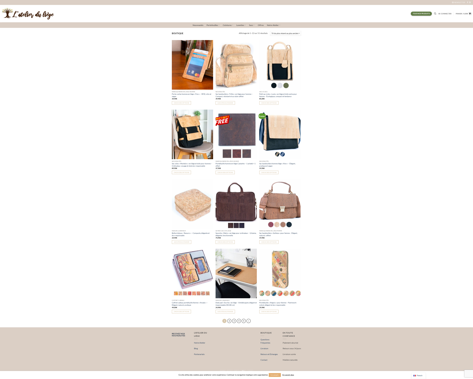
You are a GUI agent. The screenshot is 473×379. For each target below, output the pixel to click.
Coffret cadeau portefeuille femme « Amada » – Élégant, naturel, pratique (190, 304)
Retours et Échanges (269, 354)
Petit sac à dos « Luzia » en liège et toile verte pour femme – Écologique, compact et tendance (278, 95)
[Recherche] (435, 13)
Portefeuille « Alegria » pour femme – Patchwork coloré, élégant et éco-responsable (277, 304)
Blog (196, 348)
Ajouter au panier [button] (225, 103)
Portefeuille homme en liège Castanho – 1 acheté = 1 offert (235, 164)
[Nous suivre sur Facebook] (467, 2)
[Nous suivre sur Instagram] (470, 2)
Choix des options (181, 103)
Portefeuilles (212, 25)
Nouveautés (198, 25)
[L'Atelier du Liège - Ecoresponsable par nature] (28, 13)
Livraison (264, 348)
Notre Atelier (273, 25)
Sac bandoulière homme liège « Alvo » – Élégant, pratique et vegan (277, 164)
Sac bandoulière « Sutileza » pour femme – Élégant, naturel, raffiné (278, 234)
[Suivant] (248, 321)
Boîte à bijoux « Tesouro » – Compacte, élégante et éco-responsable (191, 234)
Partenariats (199, 354)
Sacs (251, 25)
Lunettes (240, 25)
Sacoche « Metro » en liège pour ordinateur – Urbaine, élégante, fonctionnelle (236, 234)
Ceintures (227, 25)
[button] (458, 2)
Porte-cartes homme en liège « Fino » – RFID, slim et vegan (191, 95)
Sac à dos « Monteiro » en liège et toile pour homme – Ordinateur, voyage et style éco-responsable (192, 164)
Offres (261, 25)
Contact (264, 360)
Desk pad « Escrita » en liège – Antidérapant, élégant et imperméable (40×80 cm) (236, 304)
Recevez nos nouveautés (178, 334)
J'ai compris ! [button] (274, 375)
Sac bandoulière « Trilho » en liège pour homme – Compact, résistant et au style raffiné (234, 95)
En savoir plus (288, 375)
